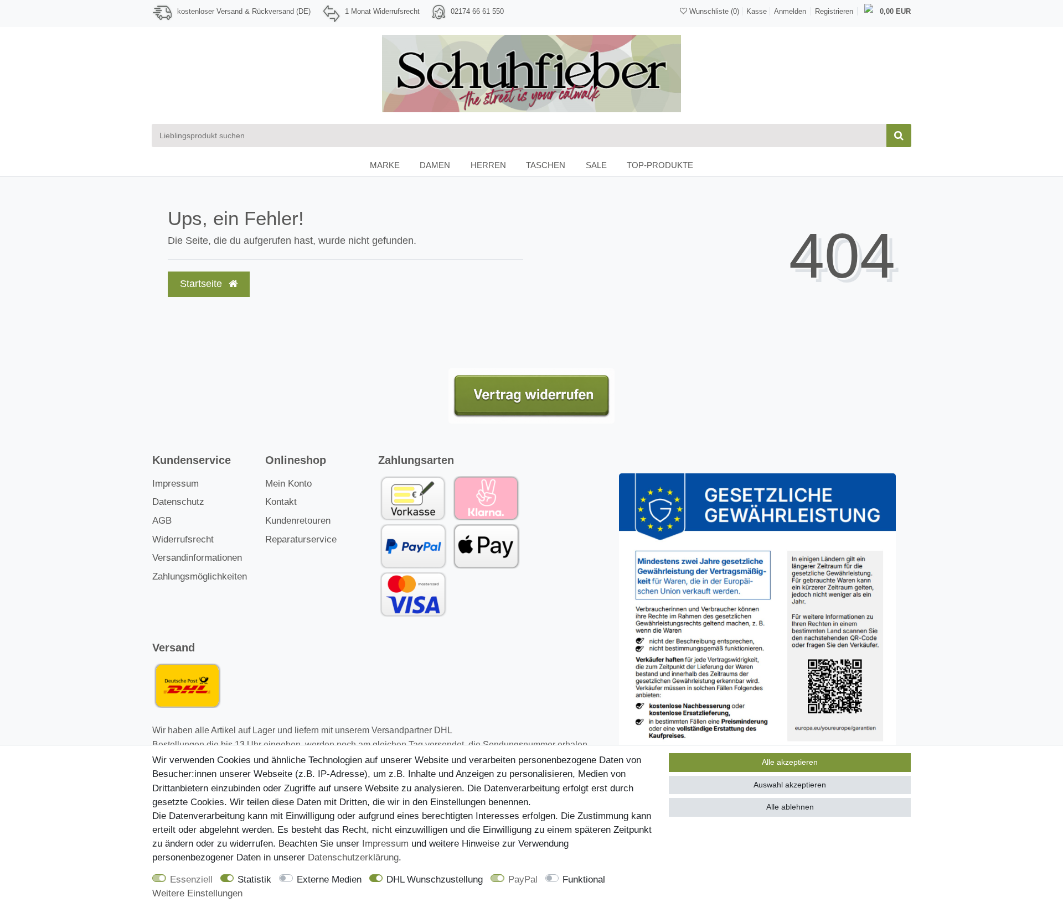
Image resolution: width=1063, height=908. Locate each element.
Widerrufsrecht (183, 539)
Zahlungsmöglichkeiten (199, 576)
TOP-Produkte (660, 165)
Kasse (756, 11)
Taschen (545, 165)
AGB (162, 520)
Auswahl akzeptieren (790, 784)
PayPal (523, 879)
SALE (596, 165)
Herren (488, 165)
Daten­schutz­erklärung (353, 857)
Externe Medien (329, 879)
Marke (385, 165)
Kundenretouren (298, 520)
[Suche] (898, 135)
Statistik (254, 879)
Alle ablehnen (790, 806)
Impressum (175, 483)
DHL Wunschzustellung (434, 879)
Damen (435, 165)
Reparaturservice (301, 539)
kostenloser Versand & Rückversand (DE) (244, 11)
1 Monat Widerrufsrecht (382, 11)
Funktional (584, 879)
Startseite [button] (202, 283)
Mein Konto (288, 483)
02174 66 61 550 (477, 11)
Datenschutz (178, 502)
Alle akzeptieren (790, 762)
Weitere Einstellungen (197, 893)
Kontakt (281, 502)
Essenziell (191, 879)
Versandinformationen (197, 557)
